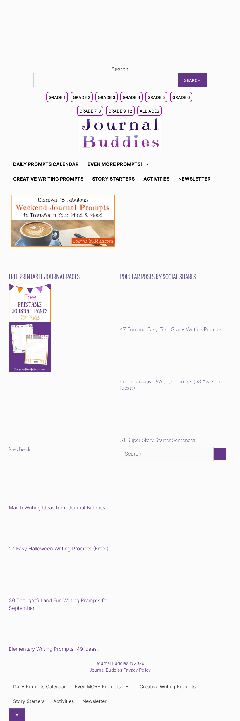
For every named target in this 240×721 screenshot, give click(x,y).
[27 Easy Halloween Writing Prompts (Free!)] (38, 529)
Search (120, 69)
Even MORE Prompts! (115, 164)
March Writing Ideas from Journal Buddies (57, 508)
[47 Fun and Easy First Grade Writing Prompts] (160, 323)
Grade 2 (81, 97)
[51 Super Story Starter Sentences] (160, 433)
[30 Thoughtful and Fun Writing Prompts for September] (49, 575)
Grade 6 (181, 97)
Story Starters (113, 179)
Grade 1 (57, 97)
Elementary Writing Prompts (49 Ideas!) (54, 649)
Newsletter (194, 179)
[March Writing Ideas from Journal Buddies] (49, 482)
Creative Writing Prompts (48, 179)
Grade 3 (106, 97)
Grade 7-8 (90, 111)
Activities (156, 179)
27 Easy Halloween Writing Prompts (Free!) (59, 549)
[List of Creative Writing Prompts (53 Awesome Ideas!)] (160, 375)
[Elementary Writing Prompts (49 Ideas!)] (38, 629)
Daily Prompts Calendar (46, 164)
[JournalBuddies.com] (120, 133)
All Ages (149, 111)
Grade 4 (131, 97)
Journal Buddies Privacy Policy (120, 670)
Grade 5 (156, 97)
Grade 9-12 (120, 111)
